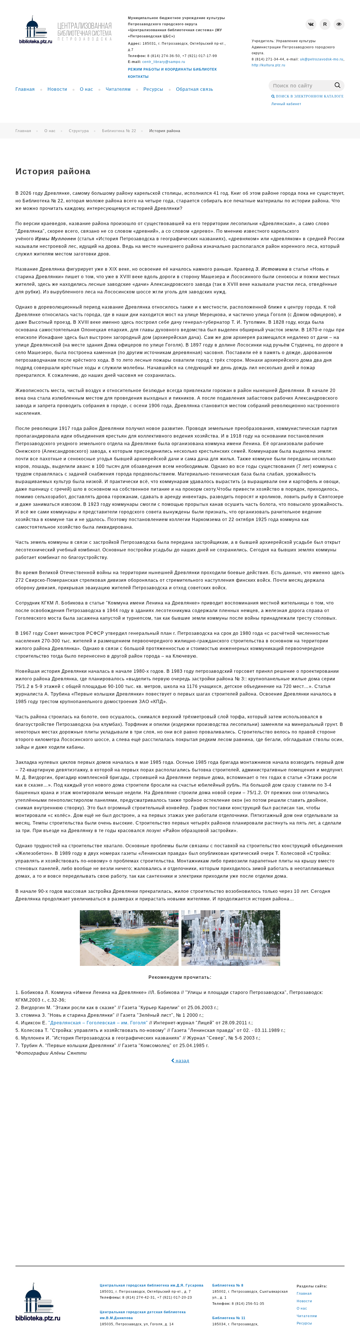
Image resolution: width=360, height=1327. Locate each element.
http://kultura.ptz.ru (268, 65)
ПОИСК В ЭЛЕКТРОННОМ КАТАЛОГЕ (309, 96)
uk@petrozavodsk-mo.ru (321, 59)
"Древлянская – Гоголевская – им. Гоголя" (98, 1022)
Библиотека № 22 (119, 131)
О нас (50, 131)
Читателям (307, 1316)
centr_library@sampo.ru (163, 62)
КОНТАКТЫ (138, 77)
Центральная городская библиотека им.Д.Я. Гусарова (152, 1285)
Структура (79, 131)
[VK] (310, 24)
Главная (23, 131)
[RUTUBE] (325, 24)
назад (181, 1060)
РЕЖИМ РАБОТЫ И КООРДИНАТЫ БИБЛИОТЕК (172, 69)
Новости (304, 1301)
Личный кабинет (286, 104)
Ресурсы (304, 1323)
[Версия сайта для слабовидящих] (339, 24)
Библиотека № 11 (229, 1318)
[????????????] (65, 29)
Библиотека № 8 (228, 1285)
